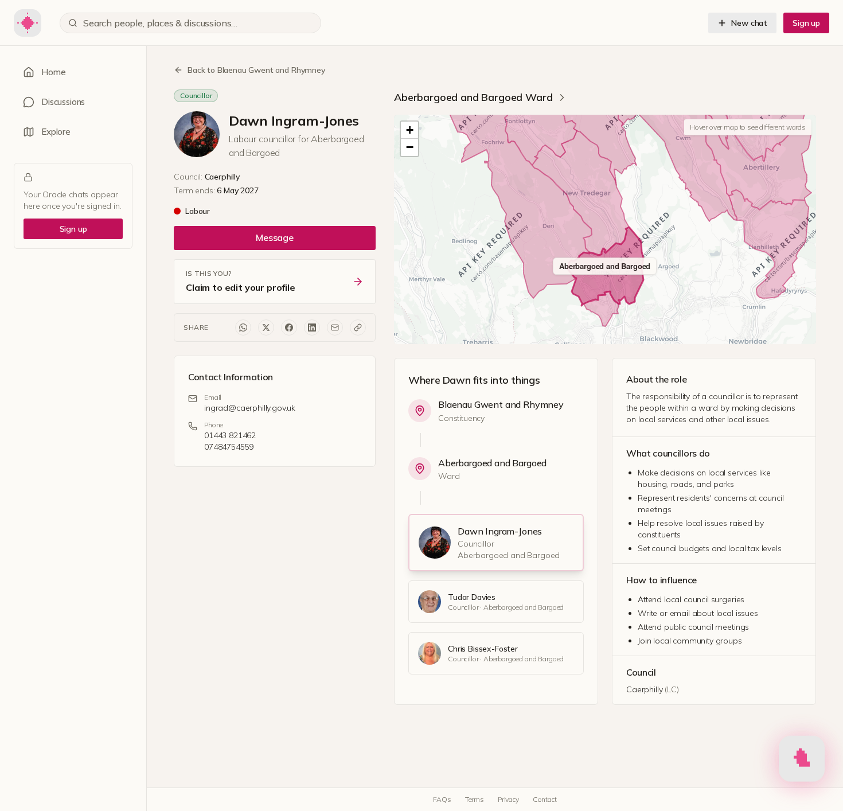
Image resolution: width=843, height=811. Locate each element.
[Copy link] (358, 327)
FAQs (442, 799)
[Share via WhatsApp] (243, 327)
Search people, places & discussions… (160, 23)
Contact (545, 799)
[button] (409, 130)
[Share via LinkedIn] (312, 327)
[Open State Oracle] (802, 760)
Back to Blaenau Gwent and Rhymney (256, 70)
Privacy (508, 799)
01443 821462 (230, 435)
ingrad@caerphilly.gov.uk (249, 408)
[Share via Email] (335, 327)
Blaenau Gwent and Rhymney (501, 404)
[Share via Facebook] (289, 327)
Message (275, 237)
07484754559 (228, 447)
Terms (474, 799)
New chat (749, 23)
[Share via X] (266, 327)
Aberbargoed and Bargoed (492, 463)
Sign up (806, 23)
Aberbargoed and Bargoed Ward (473, 97)
